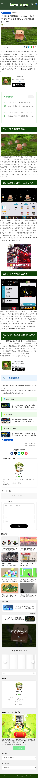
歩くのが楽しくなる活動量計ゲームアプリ (20, 117)
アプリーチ (21, 81)
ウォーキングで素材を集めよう (19, 102)
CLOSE (31, 96)
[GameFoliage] (19, 4)
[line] (31, 47)
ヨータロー (7, 24)
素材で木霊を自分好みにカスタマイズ (20, 107)
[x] (27, 47)
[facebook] (24, 47)
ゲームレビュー (6, 12)
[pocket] (33, 47)
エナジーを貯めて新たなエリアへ (20, 112)
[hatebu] (29, 47)
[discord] (21, 477)
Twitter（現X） (19, 704)
